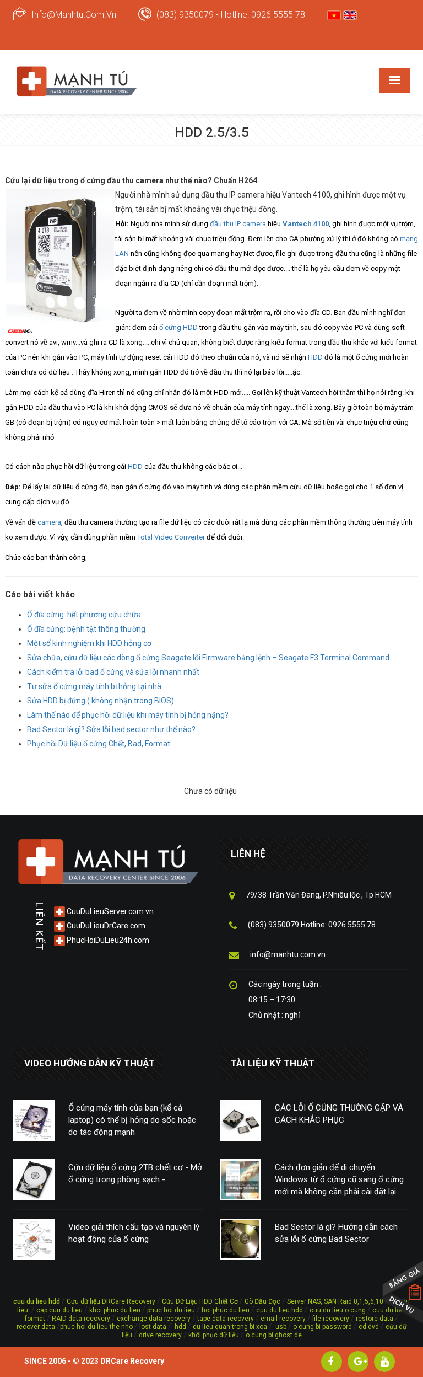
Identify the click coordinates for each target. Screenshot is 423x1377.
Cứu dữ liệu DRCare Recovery (111, 1301)
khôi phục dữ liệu (213, 1335)
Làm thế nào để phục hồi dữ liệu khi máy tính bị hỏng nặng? (128, 715)
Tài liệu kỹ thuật (272, 1063)
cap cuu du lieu (59, 1310)
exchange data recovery (154, 1318)
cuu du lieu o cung (338, 1310)
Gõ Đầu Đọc (262, 1301)
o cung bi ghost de (274, 1335)
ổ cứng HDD (178, 327)
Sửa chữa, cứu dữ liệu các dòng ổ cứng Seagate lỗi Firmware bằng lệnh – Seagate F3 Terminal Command (208, 657)
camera (49, 522)
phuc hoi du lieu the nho (96, 1327)
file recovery (331, 1318)
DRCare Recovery (132, 1361)
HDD (315, 357)
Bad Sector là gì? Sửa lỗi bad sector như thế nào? (111, 729)
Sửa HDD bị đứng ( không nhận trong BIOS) (100, 700)
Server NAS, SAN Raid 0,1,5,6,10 (335, 1301)
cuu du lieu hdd (279, 1310)
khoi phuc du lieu (114, 1310)
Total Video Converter (171, 537)
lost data (153, 1327)
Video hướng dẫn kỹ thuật (89, 1063)
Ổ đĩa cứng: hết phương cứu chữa (84, 614)
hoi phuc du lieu (226, 1310)
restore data (373, 1318)
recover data (37, 1327)
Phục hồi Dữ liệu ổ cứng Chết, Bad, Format (98, 743)
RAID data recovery (81, 1318)
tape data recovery (225, 1318)
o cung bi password (322, 1327)
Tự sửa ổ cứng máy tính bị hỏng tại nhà (94, 686)
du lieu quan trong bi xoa (230, 1327)
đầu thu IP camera (238, 224)
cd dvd (369, 1327)
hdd (180, 1327)
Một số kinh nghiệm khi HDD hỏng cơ (89, 643)
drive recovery (160, 1335)
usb (280, 1327)
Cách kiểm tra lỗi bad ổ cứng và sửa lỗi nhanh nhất (113, 672)
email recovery (283, 1318)
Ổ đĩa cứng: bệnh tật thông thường (86, 629)
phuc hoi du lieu (171, 1310)
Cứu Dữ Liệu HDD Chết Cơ (200, 1301)
